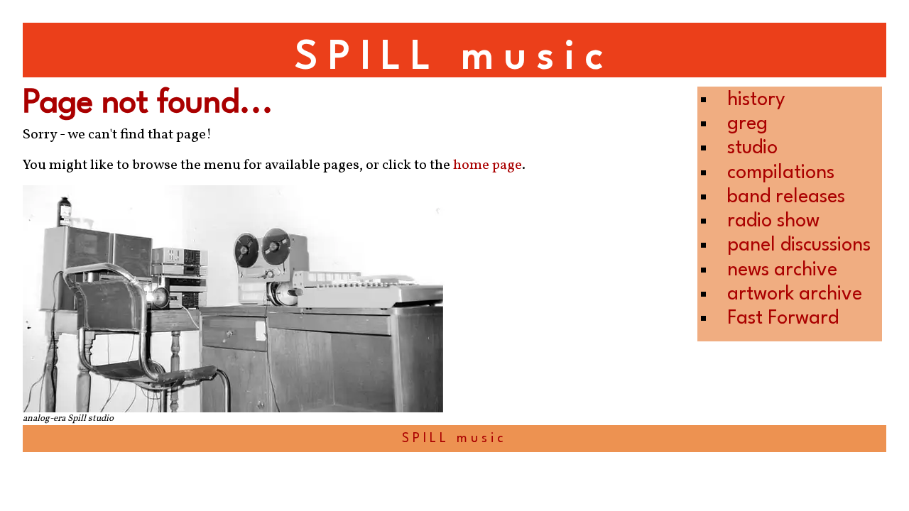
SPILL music (454, 57)
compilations (780, 172)
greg (747, 123)
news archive (782, 270)
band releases (786, 197)
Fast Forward (783, 318)
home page (487, 165)
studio (752, 148)
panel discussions (799, 245)
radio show (773, 221)
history (756, 99)
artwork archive (794, 294)
